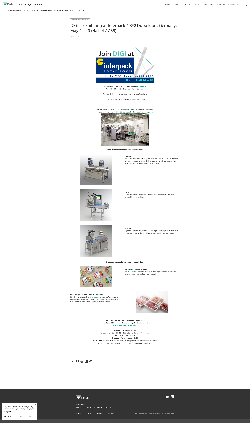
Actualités (111, 414)
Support (78, 414)
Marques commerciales (168, 414)
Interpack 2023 (142, 86)
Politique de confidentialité (140, 414)
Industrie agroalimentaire (80, 19)
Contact (89, 414)
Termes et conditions (154, 414)
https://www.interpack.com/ (125, 325)
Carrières (99, 414)
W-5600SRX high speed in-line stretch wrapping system (134, 112)
